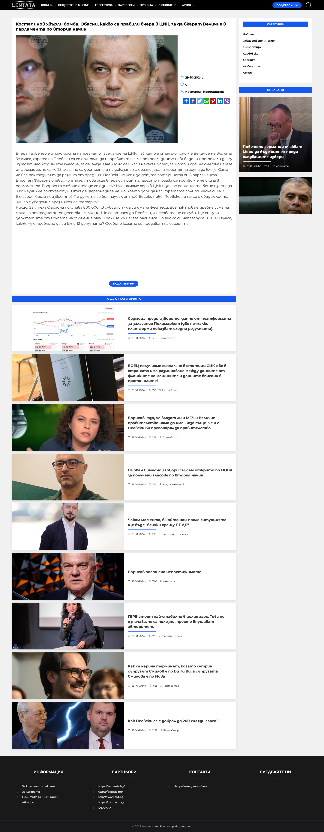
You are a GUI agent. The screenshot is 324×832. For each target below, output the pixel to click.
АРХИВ (187, 5)
